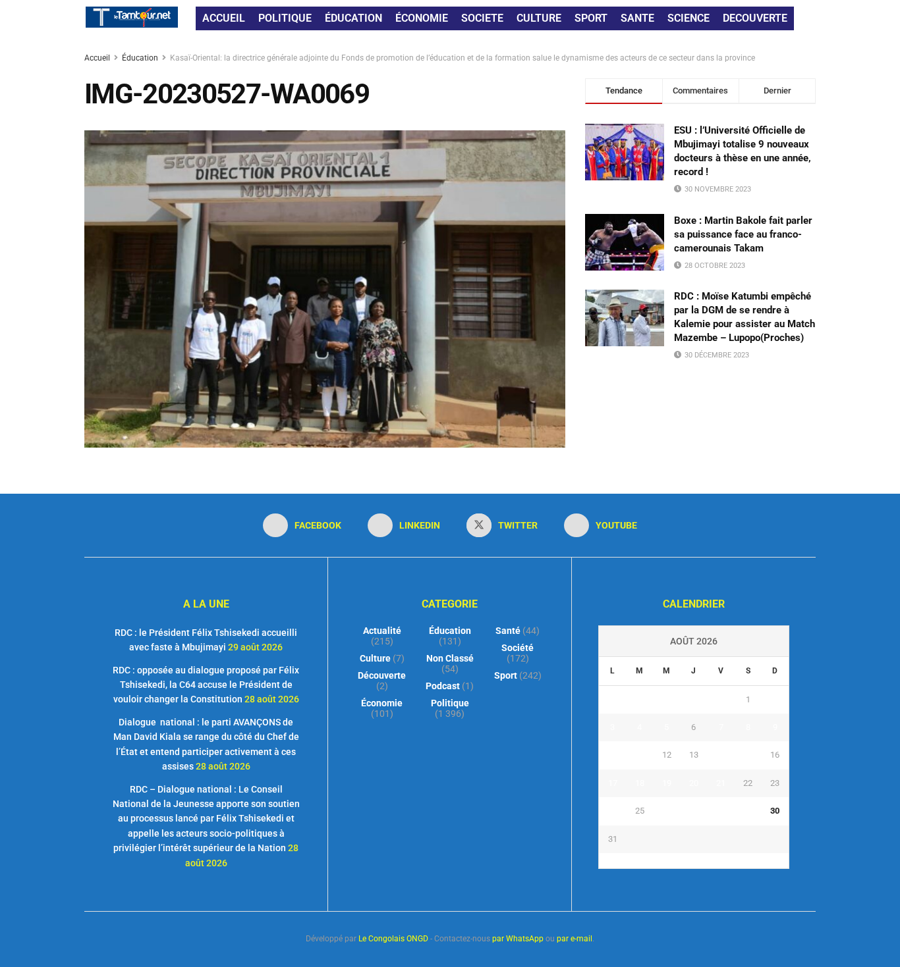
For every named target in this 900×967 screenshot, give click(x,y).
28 (720, 811)
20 (693, 783)
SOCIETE (482, 18)
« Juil (689, 860)
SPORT (591, 18)
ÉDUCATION (353, 18)
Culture (375, 658)
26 (666, 811)
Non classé (450, 658)
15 (747, 755)
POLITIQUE (285, 18)
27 (693, 811)
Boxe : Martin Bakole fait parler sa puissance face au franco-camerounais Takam (743, 234)
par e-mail (574, 938)
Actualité (382, 630)
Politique (450, 703)
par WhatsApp (518, 938)
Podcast (443, 686)
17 (612, 783)
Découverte (382, 675)
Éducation (140, 58)
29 (747, 811)
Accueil (98, 58)
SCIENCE (688, 18)
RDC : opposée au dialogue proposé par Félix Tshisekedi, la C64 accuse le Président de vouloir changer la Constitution (206, 685)
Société (517, 647)
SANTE (637, 18)
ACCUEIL (223, 18)
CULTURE (539, 18)
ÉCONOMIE (421, 18)
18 (639, 783)
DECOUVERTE (755, 18)
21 (720, 783)
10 (612, 755)
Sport (505, 675)
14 (720, 755)
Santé (507, 630)
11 (639, 755)
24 (612, 811)
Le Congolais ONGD (393, 938)
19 (666, 783)
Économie (382, 703)
